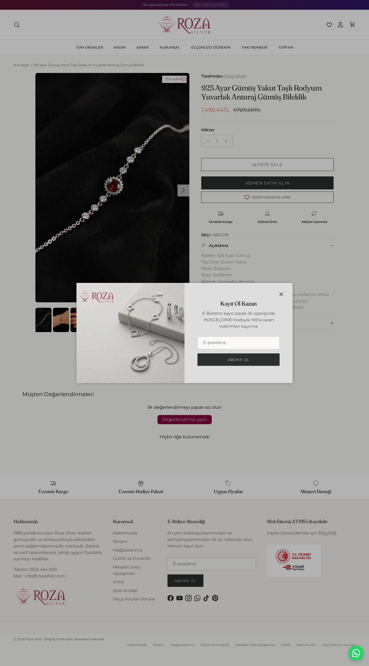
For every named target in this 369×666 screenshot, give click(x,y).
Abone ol (238, 359)
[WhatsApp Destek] (356, 653)
